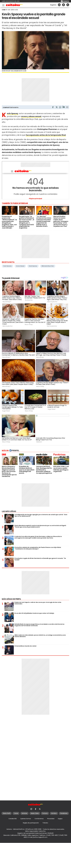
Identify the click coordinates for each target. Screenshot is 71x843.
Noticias (24, 813)
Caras (16, 813)
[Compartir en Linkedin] (64, 107)
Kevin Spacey (7, 266)
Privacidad (50, 819)
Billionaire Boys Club (48, 266)
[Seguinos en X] (67, 4)
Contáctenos (39, 819)
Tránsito (45, 823)
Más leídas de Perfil (11, 599)
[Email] (67, 107)
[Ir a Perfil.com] (65, 2)
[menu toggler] (3, 5)
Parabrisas (63, 813)
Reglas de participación (31, 823)
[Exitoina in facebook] (63, 4)
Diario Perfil (6, 813)
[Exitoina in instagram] (59, 4)
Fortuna (45, 813)
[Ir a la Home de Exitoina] (14, 5)
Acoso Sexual (20, 266)
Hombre (54, 813)
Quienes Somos (25, 819)
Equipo (60, 819)
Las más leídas (9, 511)
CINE (3, 10)
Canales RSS (13, 819)
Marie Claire (35, 813)
